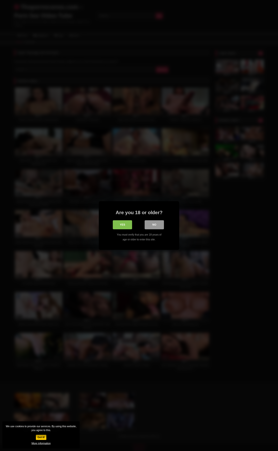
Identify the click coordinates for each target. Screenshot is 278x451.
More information (41, 443)
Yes (122, 224)
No (154, 224)
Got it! (41, 437)
